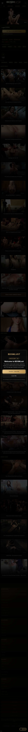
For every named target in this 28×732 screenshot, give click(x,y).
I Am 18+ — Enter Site (14, 371)
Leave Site (14, 375)
